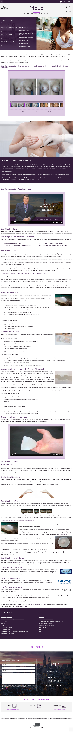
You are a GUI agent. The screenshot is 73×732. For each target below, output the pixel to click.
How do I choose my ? (12, 243)
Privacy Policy (4, 621)
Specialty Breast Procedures (45, 623)
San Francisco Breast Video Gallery (47, 625)
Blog (50, 716)
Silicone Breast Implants (24, 30)
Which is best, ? (51, 243)
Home (2, 22)
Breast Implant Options (6, 38)
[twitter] (53, 685)
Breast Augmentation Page (21, 606)
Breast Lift (41, 617)
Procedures (20, 716)
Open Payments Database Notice (44, 720)
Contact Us (41, 631)
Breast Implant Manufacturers (25, 46)
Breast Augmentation (9, 22)
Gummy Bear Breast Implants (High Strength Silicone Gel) (26, 34)
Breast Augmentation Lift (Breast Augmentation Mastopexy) (14, 631)
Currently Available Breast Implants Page (18, 562)
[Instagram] (50, 685)
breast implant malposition (63, 534)
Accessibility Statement (6, 617)
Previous (9, 105)
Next (63, 105)
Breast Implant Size (5, 45)
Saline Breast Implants (23, 27)
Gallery (41, 629)
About (11, 716)
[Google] (60, 685)
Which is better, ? (17, 245)
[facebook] (47, 685)
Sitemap (3, 623)
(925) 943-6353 (54, 677)
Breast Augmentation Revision (8, 633)
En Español (70, 716)
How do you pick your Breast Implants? (9, 31)
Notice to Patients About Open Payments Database (12, 619)
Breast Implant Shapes (23, 40)
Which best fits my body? (13, 247)
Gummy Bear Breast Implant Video (26, 37)
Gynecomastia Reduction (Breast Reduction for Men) (51, 621)
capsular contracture (16, 310)
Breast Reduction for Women (46, 619)
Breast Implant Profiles (23, 43)
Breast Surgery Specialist (6, 627)
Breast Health (42, 627)
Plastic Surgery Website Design (35, 727)
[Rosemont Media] (42, 727)
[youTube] (57, 685)
